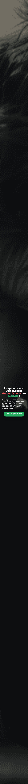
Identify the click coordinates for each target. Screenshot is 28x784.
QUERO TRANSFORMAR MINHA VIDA (14, 414)
